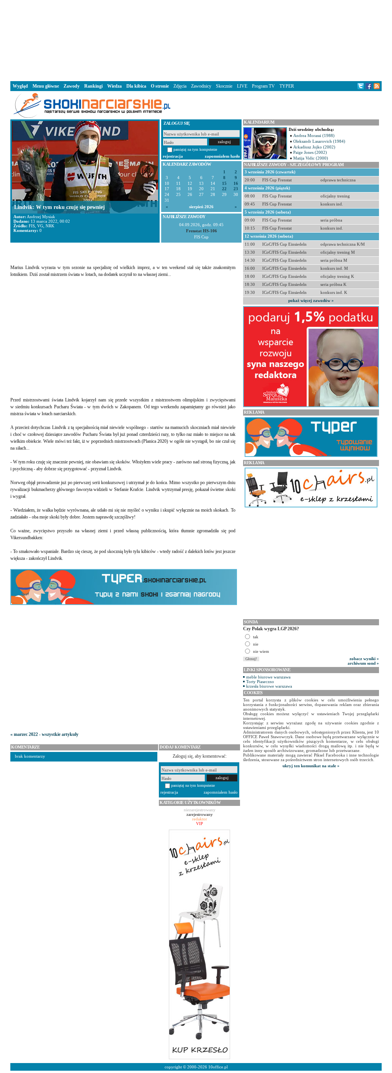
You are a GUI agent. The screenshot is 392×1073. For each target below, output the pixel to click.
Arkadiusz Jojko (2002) (314, 147)
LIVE (242, 86)
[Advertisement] (196, 40)
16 (236, 183)
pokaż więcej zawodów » (311, 300)
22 (224, 189)
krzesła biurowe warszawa (269, 686)
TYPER (286, 86)
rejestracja (173, 156)
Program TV (263, 86)
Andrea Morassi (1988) (314, 135)
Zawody (72, 86)
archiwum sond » (363, 663)
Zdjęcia (179, 86)
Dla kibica (136, 86)
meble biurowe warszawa (268, 677)
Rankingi (93, 86)
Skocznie (224, 86)
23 (236, 189)
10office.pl (218, 1067)
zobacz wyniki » (364, 658)
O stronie (160, 86)
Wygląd (20, 86)
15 (224, 183)
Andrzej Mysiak (41, 216)
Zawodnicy (201, 86)
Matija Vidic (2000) (310, 158)
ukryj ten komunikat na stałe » (311, 765)
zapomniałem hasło (222, 156)
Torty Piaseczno (260, 681)
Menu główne (46, 86)
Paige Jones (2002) (310, 152)
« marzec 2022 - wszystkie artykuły (44, 734)
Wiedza (114, 86)
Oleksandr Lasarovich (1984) (319, 141)
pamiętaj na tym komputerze (195, 149)
